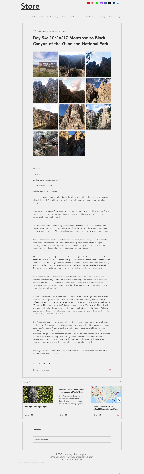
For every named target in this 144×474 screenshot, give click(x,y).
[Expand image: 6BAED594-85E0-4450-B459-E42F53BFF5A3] (98, 117)
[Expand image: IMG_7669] (72, 143)
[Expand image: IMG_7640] (45, 117)
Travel (72, 17)
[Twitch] (101, 3)
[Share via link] (49, 364)
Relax (64, 17)
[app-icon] (118, 3)
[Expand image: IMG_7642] (72, 117)
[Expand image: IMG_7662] (72, 90)
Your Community (52, 17)
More (111, 17)
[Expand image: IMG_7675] (72, 64)
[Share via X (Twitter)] (39, 364)
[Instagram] (93, 3)
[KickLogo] (97, 3)
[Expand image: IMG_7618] (45, 143)
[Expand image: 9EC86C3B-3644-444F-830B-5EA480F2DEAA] (98, 64)
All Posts (25, 17)
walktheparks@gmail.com (79, 456)
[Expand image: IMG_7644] (98, 90)
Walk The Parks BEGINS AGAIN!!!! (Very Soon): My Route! (105, 407)
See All (119, 382)
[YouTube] (88, 3)
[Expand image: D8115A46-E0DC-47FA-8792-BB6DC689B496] (45, 90)
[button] (119, 17)
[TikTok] (109, 3)
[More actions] (109, 31)
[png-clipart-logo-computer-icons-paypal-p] (114, 3)
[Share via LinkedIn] (44, 364)
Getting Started (37, 17)
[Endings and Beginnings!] (38, 394)
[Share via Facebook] (34, 364)
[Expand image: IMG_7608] (45, 64)
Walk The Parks (91, 17)
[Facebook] (105, 3)
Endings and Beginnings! (36, 406)
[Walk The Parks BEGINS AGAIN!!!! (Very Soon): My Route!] (106, 394)
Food (79, 17)
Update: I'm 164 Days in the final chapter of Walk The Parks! (71, 390)
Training (102, 17)
